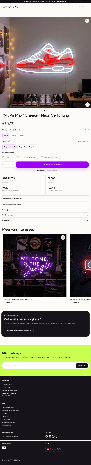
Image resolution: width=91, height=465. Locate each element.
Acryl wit (22, 147)
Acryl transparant (9, 147)
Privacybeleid (6, 419)
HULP (3, 399)
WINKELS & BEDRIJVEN (9, 393)
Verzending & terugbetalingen (11, 410)
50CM (6, 135)
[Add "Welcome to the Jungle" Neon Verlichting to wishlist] (63, 237)
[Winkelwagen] (83, 7)
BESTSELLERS (6, 387)
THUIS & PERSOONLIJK (9, 390)
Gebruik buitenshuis (52, 157)
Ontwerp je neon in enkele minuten (17, 330)
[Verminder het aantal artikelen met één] (4, 164)
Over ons (4, 416)
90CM (21, 135)
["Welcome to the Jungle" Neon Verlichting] (34, 269)
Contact (4, 413)
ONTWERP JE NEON (8, 384)
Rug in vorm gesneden (28, 157)
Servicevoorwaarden (8, 422)
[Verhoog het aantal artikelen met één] (13, 164)
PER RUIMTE (6, 396)
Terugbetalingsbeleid (8, 425)
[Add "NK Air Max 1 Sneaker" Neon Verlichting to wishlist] (87, 21)
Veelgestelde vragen (8, 407)
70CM (14, 135)
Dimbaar (9, 157)
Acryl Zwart (32, 147)
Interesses (26, 229)
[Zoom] (87, 104)
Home (4, 14)
